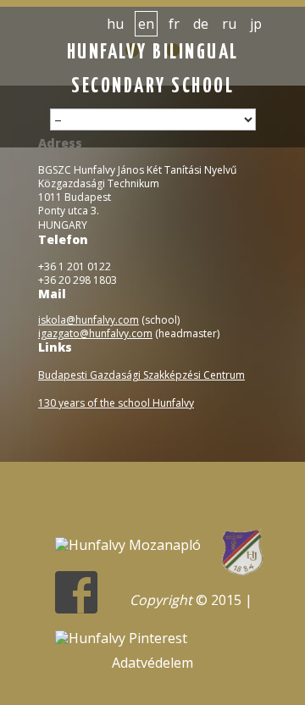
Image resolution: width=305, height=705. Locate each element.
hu (115, 23)
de (200, 23)
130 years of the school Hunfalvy (116, 403)
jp (256, 23)
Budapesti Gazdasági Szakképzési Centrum (141, 375)
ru (229, 23)
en (146, 23)
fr (174, 23)
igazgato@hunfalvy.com (95, 333)
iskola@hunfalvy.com (88, 320)
